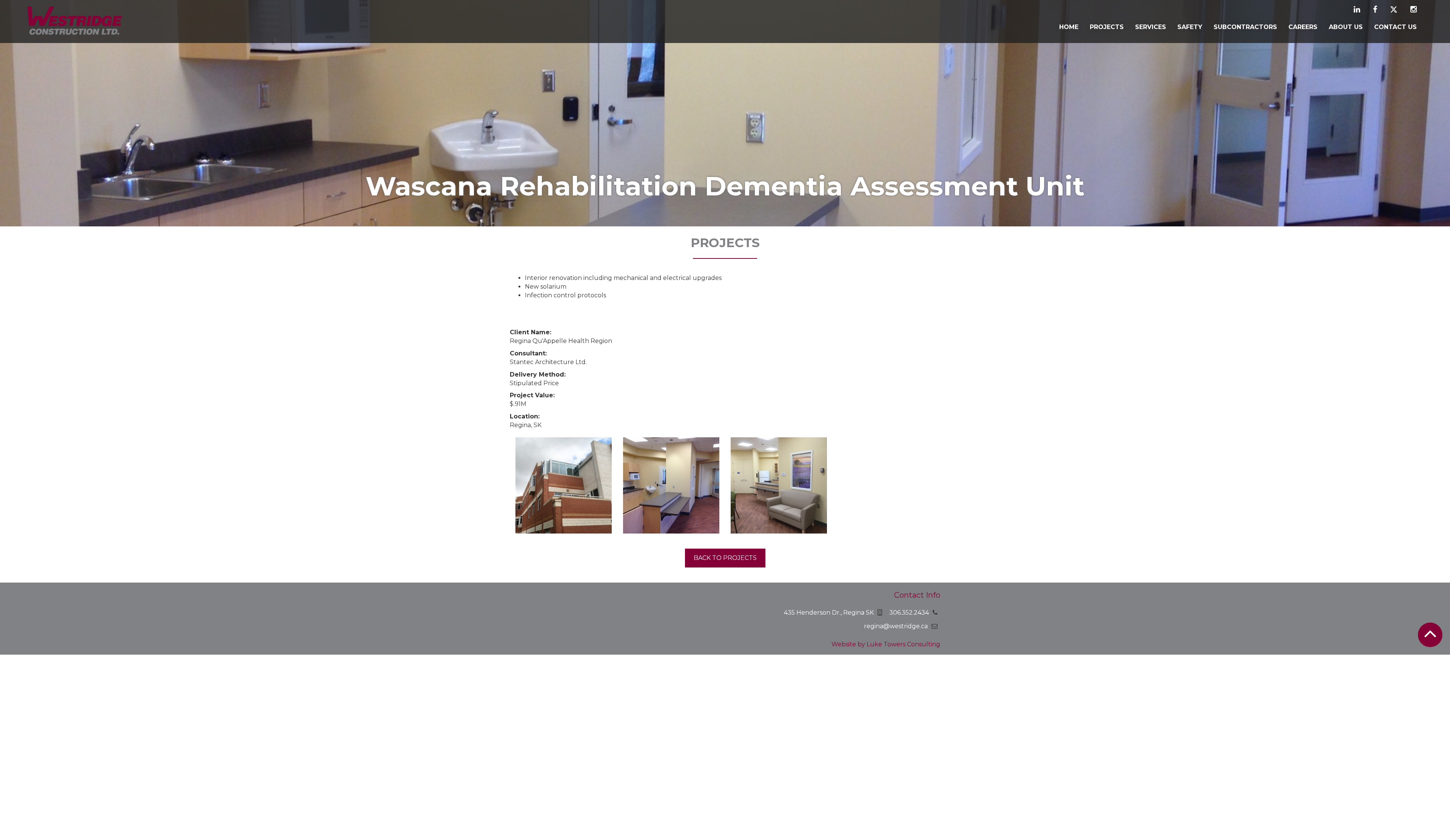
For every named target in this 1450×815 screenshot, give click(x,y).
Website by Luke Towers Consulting (885, 644)
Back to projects (725, 557)
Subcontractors (1245, 27)
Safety (1189, 27)
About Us (1346, 27)
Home (1068, 27)
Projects (1107, 27)
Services (1150, 27)
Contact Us (1395, 27)
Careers (1302, 27)
